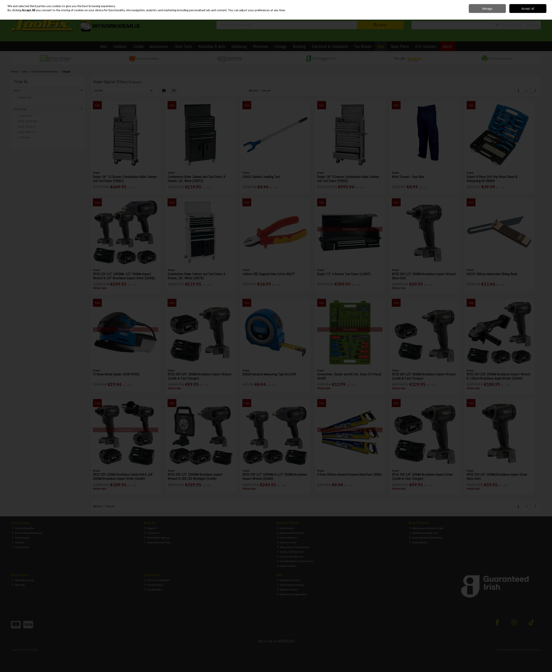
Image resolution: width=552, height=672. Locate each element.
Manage (487, 8)
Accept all (528, 8)
